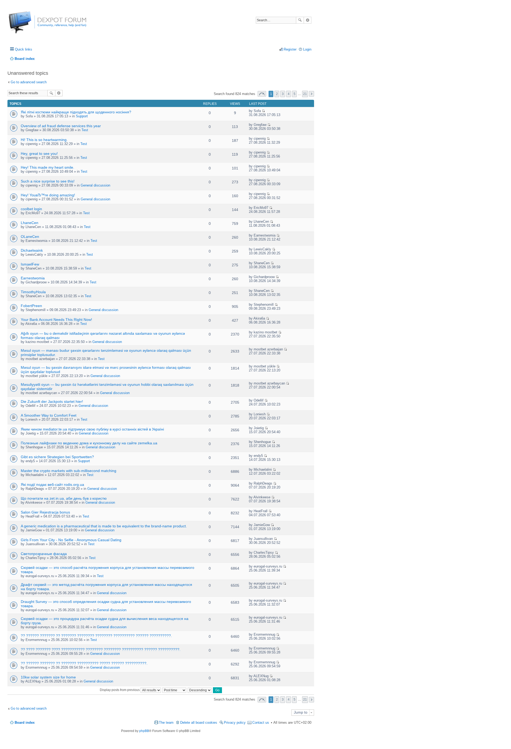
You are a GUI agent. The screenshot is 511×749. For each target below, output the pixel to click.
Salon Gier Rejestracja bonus (45, 512)
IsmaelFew (30, 264)
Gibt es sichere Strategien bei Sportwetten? (57, 457)
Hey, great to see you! (39, 153)
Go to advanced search (29, 82)
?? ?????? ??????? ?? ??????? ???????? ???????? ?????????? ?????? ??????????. (96, 636)
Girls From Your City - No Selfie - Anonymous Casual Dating (71, 540)
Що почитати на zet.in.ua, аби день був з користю (64, 498)
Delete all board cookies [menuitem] (198, 723)
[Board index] (28, 25)
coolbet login (31, 209)
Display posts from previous (120, 690)
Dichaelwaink (32, 250)
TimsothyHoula (33, 292)
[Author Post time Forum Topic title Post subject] (174, 690)
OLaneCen (30, 236)
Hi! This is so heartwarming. (44, 140)
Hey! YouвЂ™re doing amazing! (48, 195)
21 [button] (305, 94)
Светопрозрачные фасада (44, 554)
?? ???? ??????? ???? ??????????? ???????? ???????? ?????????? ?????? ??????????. (100, 649)
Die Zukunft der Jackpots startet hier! (52, 401)
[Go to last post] (263, 111)
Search (300, 20)
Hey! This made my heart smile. (47, 167)
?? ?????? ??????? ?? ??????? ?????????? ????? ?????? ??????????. (84, 663)
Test (84, 130)
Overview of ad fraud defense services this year (61, 126)
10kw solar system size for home (48, 677)
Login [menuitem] (307, 49)
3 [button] (283, 94)
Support (82, 116)
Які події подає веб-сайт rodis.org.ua (52, 484)
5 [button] (294, 94)
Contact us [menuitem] (260, 723)
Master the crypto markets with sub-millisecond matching (68, 471)
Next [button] (311, 94)
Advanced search (307, 20)
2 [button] (277, 94)
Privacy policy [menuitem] (235, 723)
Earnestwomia (33, 278)
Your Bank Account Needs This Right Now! (56, 319)
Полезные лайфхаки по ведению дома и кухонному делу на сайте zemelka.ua (89, 443)
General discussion (95, 185)
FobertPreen (31, 306)
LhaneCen (29, 223)
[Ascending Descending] (200, 690)
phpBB (144, 731)
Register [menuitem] (290, 49)
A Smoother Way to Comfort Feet (48, 415)
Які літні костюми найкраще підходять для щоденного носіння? (76, 112)
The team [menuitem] (166, 723)
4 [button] (289, 94)
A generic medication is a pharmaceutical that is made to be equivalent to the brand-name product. (104, 526)
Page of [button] (262, 94)
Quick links (23, 49)
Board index (25, 723)
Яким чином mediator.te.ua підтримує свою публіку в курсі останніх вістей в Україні (92, 429)
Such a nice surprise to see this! (48, 181)
